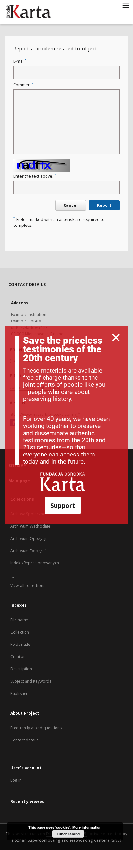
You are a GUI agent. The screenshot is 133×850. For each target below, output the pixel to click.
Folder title (20, 644)
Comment (23, 85)
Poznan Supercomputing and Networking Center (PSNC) (66, 840)
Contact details (24, 740)
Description (21, 669)
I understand (68, 834)
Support (62, 505)
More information (87, 827)
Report (104, 205)
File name (19, 620)
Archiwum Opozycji (28, 538)
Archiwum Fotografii (29, 550)
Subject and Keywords (30, 681)
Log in (16, 780)
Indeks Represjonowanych (34, 563)
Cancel (70, 205)
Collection (19, 632)
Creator (17, 656)
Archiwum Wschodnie (30, 526)
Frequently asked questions (36, 727)
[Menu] (125, 5)
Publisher (19, 693)
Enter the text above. (34, 176)
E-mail (19, 61)
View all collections (27, 585)
